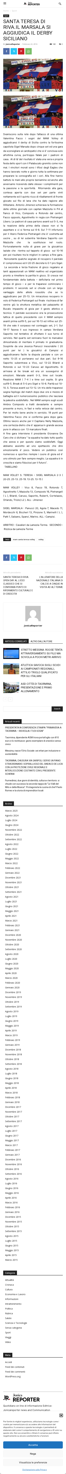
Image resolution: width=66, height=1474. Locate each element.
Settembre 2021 (13, 891)
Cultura (8, 1289)
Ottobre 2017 (12, 1116)
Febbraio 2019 (12, 1040)
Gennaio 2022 (12, 872)
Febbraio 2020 (12, 982)
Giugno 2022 (11, 853)
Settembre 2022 (13, 839)
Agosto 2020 (11, 954)
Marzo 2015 (11, 1259)
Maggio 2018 (12, 1083)
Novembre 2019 (13, 997)
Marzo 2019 (11, 1035)
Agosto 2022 (11, 844)
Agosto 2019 (11, 1011)
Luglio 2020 (11, 958)
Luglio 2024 (11, 820)
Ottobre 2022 (12, 834)
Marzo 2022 (11, 863)
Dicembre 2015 (13, 1216)
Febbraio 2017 (12, 1149)
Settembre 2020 (13, 949)
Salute (8, 1318)
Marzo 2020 (11, 977)
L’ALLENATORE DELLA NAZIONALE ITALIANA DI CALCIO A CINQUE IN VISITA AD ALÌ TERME (49, 582)
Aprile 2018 (11, 1087)
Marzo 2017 (11, 1145)
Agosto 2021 (11, 896)
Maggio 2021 (12, 911)
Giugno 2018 (11, 1078)
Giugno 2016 (11, 1188)
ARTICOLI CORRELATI (16, 641)
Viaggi (8, 1337)
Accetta (33, 1444)
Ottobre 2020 (12, 944)
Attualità (9, 1279)
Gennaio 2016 (12, 1212)
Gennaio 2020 (12, 987)
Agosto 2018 (11, 1068)
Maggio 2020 (12, 968)
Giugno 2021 (11, 906)
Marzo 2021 (11, 920)
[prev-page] (5, 699)
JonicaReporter (13, 44)
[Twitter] (14, 51)
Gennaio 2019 (12, 1044)
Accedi (8, 1362)
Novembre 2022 (13, 829)
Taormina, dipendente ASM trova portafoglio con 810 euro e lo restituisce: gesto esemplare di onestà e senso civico (33, 740)
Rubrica (9, 1313)
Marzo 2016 (11, 1202)
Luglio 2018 (11, 1073)
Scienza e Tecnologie (16, 1322)
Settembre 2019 (13, 1006)
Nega (33, 1453)
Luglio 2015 (11, 1240)
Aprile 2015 (11, 1255)
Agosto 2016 (11, 1178)
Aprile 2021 (11, 915)
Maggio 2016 (12, 1192)
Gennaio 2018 (12, 1102)
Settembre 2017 (13, 1121)
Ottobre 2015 (12, 1226)
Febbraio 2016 (12, 1207)
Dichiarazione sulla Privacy (34, 1469)
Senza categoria (13, 1327)
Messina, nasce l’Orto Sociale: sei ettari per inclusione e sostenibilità (32, 752)
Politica (9, 1308)
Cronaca (9, 1284)
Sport (14, 10)
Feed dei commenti (15, 1371)
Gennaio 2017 (12, 1154)
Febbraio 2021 (12, 925)
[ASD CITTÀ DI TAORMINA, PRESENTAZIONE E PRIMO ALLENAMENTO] (11, 687)
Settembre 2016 (13, 1173)
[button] (61, 1415)
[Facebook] (6, 51)
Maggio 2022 (12, 858)
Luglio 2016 (11, 1183)
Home (6, 10)
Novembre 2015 (13, 1221)
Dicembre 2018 (13, 1049)
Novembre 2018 (13, 1054)
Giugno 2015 (11, 1245)
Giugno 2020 (11, 963)
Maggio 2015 (12, 1250)
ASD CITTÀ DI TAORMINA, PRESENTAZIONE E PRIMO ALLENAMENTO (36, 687)
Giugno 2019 (11, 1020)
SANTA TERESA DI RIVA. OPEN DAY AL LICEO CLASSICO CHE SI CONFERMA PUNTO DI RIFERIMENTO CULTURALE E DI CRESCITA (18, 585)
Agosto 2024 (11, 815)
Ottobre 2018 (12, 1059)
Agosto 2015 (11, 1235)
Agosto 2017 (11, 1126)
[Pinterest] (21, 51)
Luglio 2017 (11, 1130)
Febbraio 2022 (12, 868)
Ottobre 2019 (12, 1001)
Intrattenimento (13, 1303)
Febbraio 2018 (12, 1097)
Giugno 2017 (11, 1135)
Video (8, 1342)
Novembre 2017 (13, 1111)
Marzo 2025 (11, 810)
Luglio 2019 (11, 1016)
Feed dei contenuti (14, 1366)
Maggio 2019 (12, 1025)
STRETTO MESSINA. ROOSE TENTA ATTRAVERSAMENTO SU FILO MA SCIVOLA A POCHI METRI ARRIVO (41, 653)
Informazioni (11, 1299)
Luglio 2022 (11, 848)
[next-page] (10, 699)
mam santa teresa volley (24, 539)
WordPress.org (13, 1376)
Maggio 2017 (12, 1140)
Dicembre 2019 (13, 992)
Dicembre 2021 (13, 877)
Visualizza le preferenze (33, 1462)
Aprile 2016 (11, 1197)
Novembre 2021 (13, 882)
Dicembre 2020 (13, 934)
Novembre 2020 (13, 939)
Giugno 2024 (11, 825)
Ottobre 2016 (12, 1169)
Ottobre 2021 (12, 887)
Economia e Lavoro (15, 1294)
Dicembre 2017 (13, 1106)
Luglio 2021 (11, 901)
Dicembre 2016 (13, 1159)
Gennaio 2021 (12, 930)
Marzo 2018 (11, 1092)
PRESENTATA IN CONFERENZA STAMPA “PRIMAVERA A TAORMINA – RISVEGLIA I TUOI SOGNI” (33, 729)
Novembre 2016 (13, 1164)
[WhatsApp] (28, 51)
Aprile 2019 (11, 1030)
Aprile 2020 (11, 973)
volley (41, 539)
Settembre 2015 (13, 1231)
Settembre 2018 (13, 1063)
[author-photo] (33, 621)
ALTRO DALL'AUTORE (41, 641)
